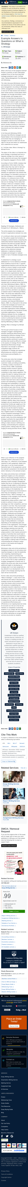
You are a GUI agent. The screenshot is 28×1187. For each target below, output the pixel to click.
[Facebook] (2, 1136)
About (3, 1120)
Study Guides (5, 1103)
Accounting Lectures (8, 937)
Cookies (3, 1180)
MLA (9, 743)
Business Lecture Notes (9, 978)
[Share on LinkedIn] (17, 67)
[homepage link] (2, 35)
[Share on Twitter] (12, 67)
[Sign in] (27, 2)
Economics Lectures (8, 942)
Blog (2, 1112)
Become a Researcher (7, 1133)
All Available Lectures (8, 947)
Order (20, 2)
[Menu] (2, 2)
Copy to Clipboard (8, 761)
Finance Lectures (7, 944)
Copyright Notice (6, 1177)
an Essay (14, 911)
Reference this (7, 62)
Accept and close (6, 31)
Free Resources (5, 1106)
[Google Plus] (12, 1136)
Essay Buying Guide (7, 1109)
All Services (4, 1089)
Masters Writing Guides (9, 992)
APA (3, 743)
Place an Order (14, 1026)
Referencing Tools (7, 987)
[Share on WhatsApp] (20, 67)
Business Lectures (7, 939)
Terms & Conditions (7, 1174)
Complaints (4, 1126)
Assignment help (6, 1086)
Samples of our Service (9, 923)
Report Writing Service (9, 915)
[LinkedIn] (7, 1136)
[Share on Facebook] (10, 67)
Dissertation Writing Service (9, 1080)
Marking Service (7, 920)
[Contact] (23, 2)
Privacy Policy (5, 1171)
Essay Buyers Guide (8, 984)
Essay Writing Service (7, 1076)
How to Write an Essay (9, 982)
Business (12, 35)
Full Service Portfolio (8, 925)
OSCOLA (22, 746)
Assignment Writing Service (10, 918)
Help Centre (4, 1129)
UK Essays (6, 47)
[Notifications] (25, 2)
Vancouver (5, 746)
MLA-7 (15, 743)
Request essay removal (9, 845)
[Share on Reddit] (15, 67)
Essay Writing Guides (8, 989)
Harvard (22, 743)
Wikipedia (14, 746)
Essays (6, 35)
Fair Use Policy (5, 1123)
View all (23, 768)
